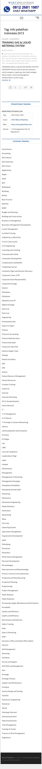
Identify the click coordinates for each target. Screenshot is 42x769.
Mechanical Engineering (11, 502)
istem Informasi (8, 405)
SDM (4, 637)
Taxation (5, 695)
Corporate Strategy (9, 284)
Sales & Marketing (9, 632)
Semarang (6, 653)
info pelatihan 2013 (14, 56)
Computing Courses (9, 267)
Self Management (8, 649)
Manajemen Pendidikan (11, 485)
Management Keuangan (11, 481)
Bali (3, 183)
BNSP (4, 208)
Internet (5, 393)
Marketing (6, 494)
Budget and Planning (10, 212)
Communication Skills (10, 254)
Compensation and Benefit (12, 263)
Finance (5, 330)
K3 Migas (5, 439)
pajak (4, 540)
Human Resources (9, 380)
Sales (4, 628)
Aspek (4, 174)
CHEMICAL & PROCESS (11, 237)
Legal (4, 460)
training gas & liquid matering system (17, 63)
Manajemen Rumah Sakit (11, 489)
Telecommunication (9, 721)
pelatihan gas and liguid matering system (18, 61)
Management (7, 473)
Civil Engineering (8, 246)
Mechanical (6, 498)
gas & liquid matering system (21, 54)
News (4, 519)
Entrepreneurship (8, 321)
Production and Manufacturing (13, 578)
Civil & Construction (9, 242)
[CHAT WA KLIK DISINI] (21, 6)
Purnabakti (6, 607)
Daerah (5, 288)
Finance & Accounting (10, 334)
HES (3, 363)
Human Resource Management (14, 376)
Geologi (5, 355)
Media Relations (8, 506)
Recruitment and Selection (12, 620)
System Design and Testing (12, 691)
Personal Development (10, 561)
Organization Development (12, 536)
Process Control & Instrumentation (15, 574)
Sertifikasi (6, 658)
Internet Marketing (9, 397)
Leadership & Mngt (9, 456)
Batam (4, 195)
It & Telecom (6, 418)
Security (5, 645)
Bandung (5, 191)
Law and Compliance (10, 452)
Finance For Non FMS (10, 347)
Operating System (9, 527)
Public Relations (8, 599)
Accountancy (7, 149)
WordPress (35, 757)
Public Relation (7, 595)
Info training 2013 (11, 58)
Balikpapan (6, 187)
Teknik (4, 708)
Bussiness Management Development (16, 225)
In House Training (8, 384)
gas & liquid (7, 54)
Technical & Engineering (11, 700)
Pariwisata (6, 548)
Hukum (4, 372)
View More (8, 80)
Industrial (5, 389)
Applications (6, 170)
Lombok (5, 464)
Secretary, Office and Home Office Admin (17, 641)
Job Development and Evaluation (14, 431)
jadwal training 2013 (24, 58)
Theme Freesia (27, 757)
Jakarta (5, 426)
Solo (3, 670)
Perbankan (6, 553)
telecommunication (9, 716)
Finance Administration (11, 338)
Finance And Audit (9, 342)
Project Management (10, 590)
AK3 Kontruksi (7, 162)
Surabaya (5, 687)
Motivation (6, 511)
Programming (7, 586)
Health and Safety (9, 359)
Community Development (11, 258)
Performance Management (12, 557)
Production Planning (9, 582)
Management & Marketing (12, 477)
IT (3, 410)
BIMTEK (5, 204)
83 (26, 87)
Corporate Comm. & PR (11, 275)
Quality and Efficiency (10, 611)
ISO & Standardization (10, 401)
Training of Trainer (9, 729)
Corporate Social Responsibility (14, 279)
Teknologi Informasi (9, 712)
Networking (6, 515)
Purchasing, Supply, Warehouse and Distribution (20, 603)
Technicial (5, 704)
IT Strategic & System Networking (15, 422)
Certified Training (8, 233)
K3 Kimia (5, 435)
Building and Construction (12, 216)
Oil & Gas (5, 38)
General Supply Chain (10, 351)
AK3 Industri (7, 157)
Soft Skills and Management (12, 666)
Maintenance (7, 468)
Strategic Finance (8, 679)
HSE (3, 368)
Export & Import (8, 326)
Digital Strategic (8, 305)
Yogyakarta (14, 38)
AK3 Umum (6, 166)
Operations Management (11, 532)
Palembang (6, 544)
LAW (4, 447)
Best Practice (7, 200)
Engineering (6, 317)
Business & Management (11, 221)
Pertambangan (7, 565)
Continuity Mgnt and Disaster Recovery (17, 271)
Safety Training (8, 624)
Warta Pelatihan (8, 50)
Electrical (5, 309)
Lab (3, 443)
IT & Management (9, 414)
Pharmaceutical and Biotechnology (15, 569)
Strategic (5, 674)
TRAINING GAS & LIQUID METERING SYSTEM (16, 44)
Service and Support (9, 662)
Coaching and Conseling (11, 250)
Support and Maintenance (12, 683)
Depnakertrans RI (9, 300)
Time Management (9, 725)
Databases (6, 292)
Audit (4, 179)
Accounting (6, 153)
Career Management (10, 229)
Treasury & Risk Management (13, 733)
